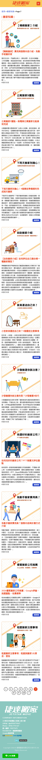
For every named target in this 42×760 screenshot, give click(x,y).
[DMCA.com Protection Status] (21, 740)
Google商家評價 (8, 733)
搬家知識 (10, 11)
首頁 (3, 11)
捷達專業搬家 (17, 731)
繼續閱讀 (36, 83)
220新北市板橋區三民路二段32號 (14, 721)
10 (24, 693)
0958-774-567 (14, 726)
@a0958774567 (14, 723)
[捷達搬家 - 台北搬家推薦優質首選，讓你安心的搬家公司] (21, 3)
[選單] (38, 3)
